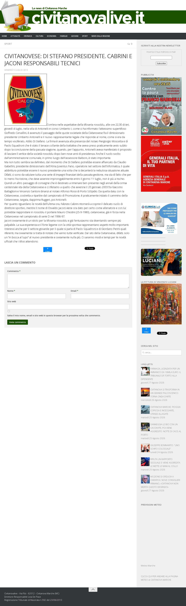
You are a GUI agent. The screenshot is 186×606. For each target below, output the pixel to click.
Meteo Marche (148, 565)
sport (85, 36)
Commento (13, 271)
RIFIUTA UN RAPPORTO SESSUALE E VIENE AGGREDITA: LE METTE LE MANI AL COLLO (165, 463)
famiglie (63, 36)
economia (51, 36)
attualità (15, 36)
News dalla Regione (101, 36)
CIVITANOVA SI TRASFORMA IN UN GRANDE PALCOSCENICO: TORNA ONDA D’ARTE (164, 393)
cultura (39, 36)
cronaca (28, 36)
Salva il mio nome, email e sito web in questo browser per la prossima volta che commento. (54, 315)
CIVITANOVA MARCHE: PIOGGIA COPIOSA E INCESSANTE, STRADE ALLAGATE (165, 410)
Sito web (11, 301)
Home (4, 36)
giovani (74, 36)
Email (74, 290)
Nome (11, 290)
